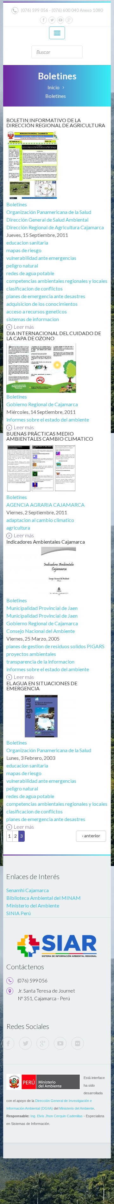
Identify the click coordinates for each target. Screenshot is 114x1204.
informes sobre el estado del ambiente (47, 419)
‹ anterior (91, 835)
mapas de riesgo (23, 250)
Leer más (24, 327)
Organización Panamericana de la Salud (48, 212)
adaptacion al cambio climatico (40, 520)
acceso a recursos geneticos (36, 311)
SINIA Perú (18, 913)
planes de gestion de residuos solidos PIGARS (55, 646)
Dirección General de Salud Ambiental (47, 220)
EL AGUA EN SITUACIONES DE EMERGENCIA (41, 685)
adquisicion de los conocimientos (42, 304)
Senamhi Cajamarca (27, 890)
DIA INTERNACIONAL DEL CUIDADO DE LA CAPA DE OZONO (53, 335)
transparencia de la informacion (40, 661)
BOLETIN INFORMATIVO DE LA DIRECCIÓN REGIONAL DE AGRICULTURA (55, 122)
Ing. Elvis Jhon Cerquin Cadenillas (56, 1116)
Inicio (54, 87)
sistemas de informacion (32, 319)
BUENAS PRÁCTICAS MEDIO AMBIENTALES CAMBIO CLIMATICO (49, 436)
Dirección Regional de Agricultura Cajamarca (55, 227)
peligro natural (22, 265)
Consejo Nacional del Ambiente (40, 631)
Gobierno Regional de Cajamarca (42, 404)
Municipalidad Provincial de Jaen (42, 608)
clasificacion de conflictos (34, 288)
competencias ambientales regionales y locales (56, 281)
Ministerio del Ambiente (32, 905)
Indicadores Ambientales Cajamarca (45, 542)
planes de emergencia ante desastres (45, 296)
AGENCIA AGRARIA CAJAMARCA (45, 505)
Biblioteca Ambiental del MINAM (43, 898)
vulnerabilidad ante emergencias (41, 258)
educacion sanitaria (27, 242)
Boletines (16, 204)
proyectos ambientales (31, 654)
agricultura (18, 528)
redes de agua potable (30, 273)
